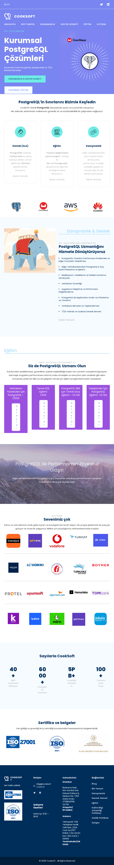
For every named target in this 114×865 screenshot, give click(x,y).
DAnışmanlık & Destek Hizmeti (25, 79)
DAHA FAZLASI (67, 319)
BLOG (7, 4)
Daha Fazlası (20, 176)
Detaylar (16, 417)
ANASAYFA (10, 24)
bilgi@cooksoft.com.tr (44, 785)
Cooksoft (24, 16)
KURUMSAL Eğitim (18, 90)
